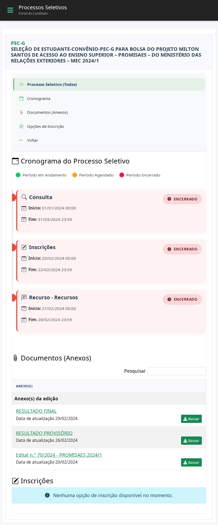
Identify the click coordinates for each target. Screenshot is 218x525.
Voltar (32, 140)
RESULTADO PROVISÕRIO (44, 433)
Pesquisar (135, 371)
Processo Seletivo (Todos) (51, 84)
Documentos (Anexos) (47, 112)
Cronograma (38, 98)
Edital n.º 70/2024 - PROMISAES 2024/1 (59, 455)
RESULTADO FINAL (36, 411)
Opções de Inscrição (45, 126)
